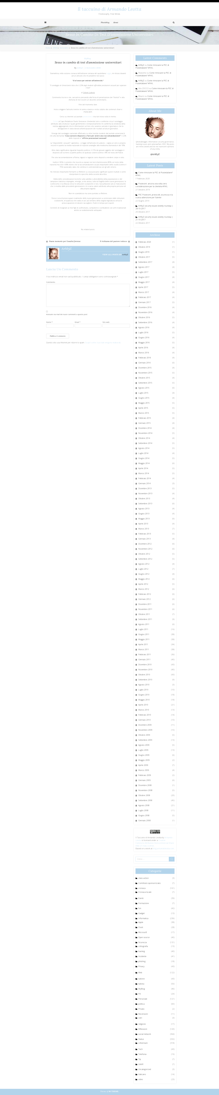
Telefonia (142, 1054)
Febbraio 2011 (144, 654)
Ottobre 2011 (144, 614)
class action (143, 878)
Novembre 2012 (145, 549)
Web (140, 972)
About (115, 22)
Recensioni (143, 1014)
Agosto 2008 (143, 805)
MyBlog (87, 58)
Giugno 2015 (143, 398)
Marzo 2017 (143, 292)
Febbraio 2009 (144, 775)
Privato (141, 1009)
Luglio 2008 (143, 810)
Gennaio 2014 (144, 483)
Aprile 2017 (143, 287)
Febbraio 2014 (144, 478)
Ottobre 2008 (144, 795)
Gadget (141, 913)
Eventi (140, 898)
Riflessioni (142, 1029)
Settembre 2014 (145, 443)
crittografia (143, 946)
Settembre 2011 (145, 619)
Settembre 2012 (145, 559)
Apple (140, 922)
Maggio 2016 (144, 342)
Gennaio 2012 (144, 599)
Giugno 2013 (143, 513)
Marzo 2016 (143, 352)
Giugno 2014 (143, 458)
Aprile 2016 (143, 347)
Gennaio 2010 (144, 720)
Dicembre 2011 (145, 604)
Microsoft (142, 932)
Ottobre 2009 (144, 735)
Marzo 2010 (143, 710)
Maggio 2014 (144, 463)
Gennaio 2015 (144, 423)
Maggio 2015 (144, 403)
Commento (50, 282)
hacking (141, 951)
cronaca (142, 888)
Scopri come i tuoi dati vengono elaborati (103, 342)
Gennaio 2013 (144, 538)
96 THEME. (114, 1091)
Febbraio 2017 (144, 297)
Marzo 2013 (143, 528)
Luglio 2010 (143, 689)
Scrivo (55, 121)
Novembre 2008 (145, 790)
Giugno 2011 (143, 634)
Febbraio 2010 (144, 715)
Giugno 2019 (143, 252)
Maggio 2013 (144, 518)
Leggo (109, 73)
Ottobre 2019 (144, 247)
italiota (141, 983)
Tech (140, 1049)
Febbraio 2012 (144, 594)
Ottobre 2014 (144, 438)
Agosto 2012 (143, 564)
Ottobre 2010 (144, 674)
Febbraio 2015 (144, 418)
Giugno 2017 (143, 277)
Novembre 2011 (145, 609)
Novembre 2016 (145, 312)
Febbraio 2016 (144, 357)
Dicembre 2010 (145, 664)
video (140, 1079)
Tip (139, 1059)
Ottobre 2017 (144, 257)
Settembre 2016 (145, 322)
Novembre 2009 (145, 730)
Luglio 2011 (143, 629)
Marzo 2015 (143, 413)
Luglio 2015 (143, 393)
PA (139, 994)
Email (78, 322)
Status (141, 1039)
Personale (142, 999)
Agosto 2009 (143, 745)
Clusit (140, 927)
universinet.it (88, 116)
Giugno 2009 (143, 755)
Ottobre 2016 (144, 317)
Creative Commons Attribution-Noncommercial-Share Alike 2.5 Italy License (155, 843)
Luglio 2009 (143, 750)
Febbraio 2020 (144, 242)
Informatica (143, 918)
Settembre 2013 (145, 503)
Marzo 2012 (143, 589)
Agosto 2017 (143, 267)
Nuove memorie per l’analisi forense (65, 241)
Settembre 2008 (145, 800)
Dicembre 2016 (145, 307)
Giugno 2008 (143, 815)
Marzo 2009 (143, 770)
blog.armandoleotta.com (163, 848)
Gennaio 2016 (144, 362)
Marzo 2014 (143, 473)
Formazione (143, 903)
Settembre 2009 (145, 740)
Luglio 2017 (143, 272)
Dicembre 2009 (145, 725)
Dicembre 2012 (145, 544)
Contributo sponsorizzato (149, 883)
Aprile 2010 (143, 705)
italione (141, 978)
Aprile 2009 (143, 765)
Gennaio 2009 (144, 780)
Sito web (106, 322)
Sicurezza (142, 942)
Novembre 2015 (145, 372)
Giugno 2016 (143, 337)
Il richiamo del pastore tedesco (113, 241)
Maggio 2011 (144, 639)
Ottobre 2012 (144, 554)
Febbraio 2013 (144, 533)
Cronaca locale (144, 892)
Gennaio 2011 (144, 659)
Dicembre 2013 (145, 488)
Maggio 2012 (144, 579)
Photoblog (105, 22)
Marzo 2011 (143, 649)
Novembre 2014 (145, 433)
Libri (140, 1018)
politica (141, 1004)
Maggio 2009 (144, 760)
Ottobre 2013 (144, 498)
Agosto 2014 (143, 448)
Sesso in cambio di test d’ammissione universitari (88, 62)
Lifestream (143, 1043)
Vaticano (142, 1074)
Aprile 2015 (143, 408)
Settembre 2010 (145, 679)
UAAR (140, 1064)
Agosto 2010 (143, 684)
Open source (144, 937)
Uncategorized (144, 1069)
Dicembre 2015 (145, 367)
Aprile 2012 (143, 584)
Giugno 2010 (143, 694)
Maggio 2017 (144, 282)
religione (142, 1024)
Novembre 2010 (145, 669)
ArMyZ (80, 68)
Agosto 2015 (143, 388)
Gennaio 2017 (144, 302)
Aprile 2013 (143, 523)
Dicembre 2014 (145, 428)
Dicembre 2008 (145, 785)
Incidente (142, 956)
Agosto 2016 (143, 327)
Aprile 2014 (143, 468)
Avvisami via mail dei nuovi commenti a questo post (66, 314)
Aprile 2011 (143, 644)
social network (144, 1034)
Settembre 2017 (145, 262)
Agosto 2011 (143, 624)
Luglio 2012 (143, 569)
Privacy (141, 966)
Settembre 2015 (145, 383)
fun (139, 908)
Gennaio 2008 (144, 820)
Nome (49, 322)
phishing (141, 961)
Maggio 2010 (144, 699)
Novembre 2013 (145, 493)
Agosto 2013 (143, 508)
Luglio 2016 (143, 332)
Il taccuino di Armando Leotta (109, 9)
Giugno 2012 (143, 574)
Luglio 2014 (143, 453)
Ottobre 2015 (144, 378)
